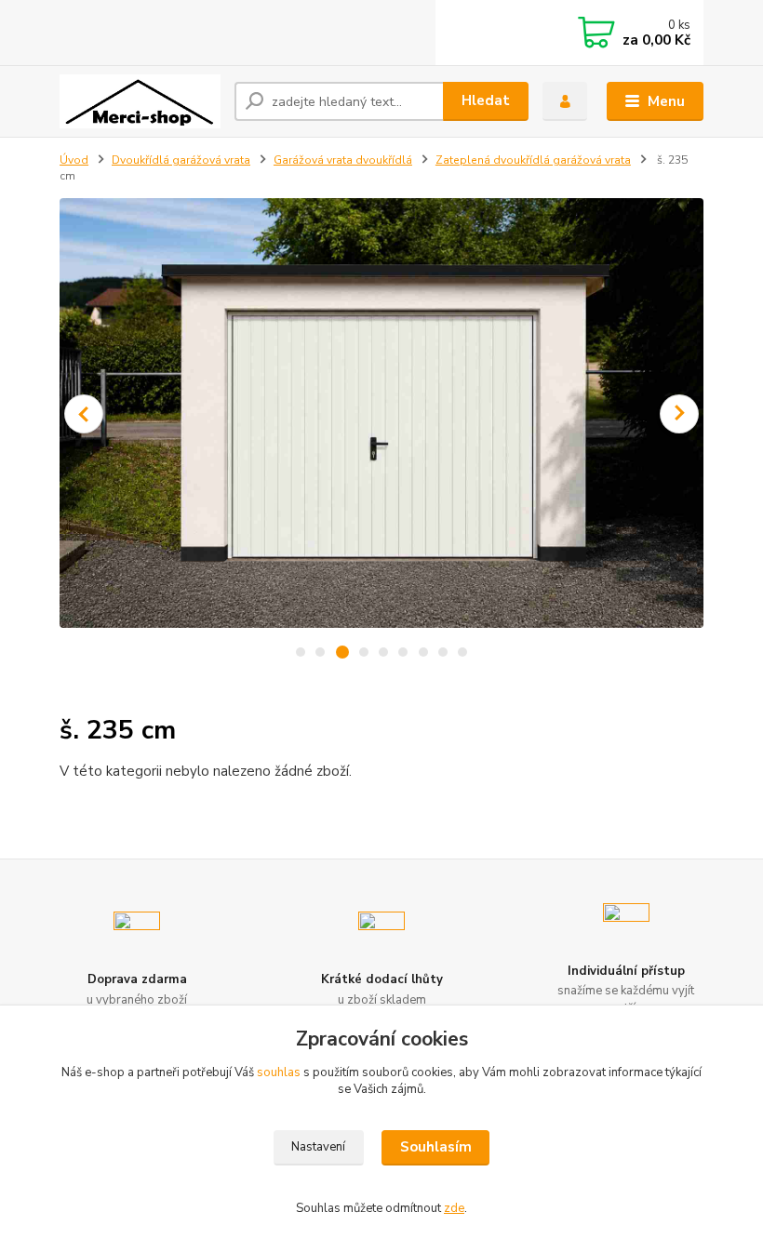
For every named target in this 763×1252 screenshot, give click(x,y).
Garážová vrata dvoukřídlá (343, 160)
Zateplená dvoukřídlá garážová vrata (533, 160)
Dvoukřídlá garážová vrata (181, 160)
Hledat (486, 100)
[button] (83, 413)
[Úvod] (140, 101)
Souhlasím (436, 1147)
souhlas (279, 1072)
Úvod (74, 160)
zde (454, 1208)
